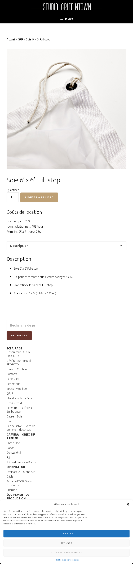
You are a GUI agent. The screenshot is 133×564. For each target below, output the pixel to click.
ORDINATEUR (16, 467)
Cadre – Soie (14, 416)
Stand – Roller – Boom (20, 398)
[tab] (66, 245)
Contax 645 (14, 452)
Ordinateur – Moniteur (21, 472)
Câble (10, 476)
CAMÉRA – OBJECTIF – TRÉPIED (22, 436)
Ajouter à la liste (39, 197)
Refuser (66, 543)
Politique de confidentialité (67, 559)
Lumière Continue (17, 369)
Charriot (12, 490)
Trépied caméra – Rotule (22, 462)
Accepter (66, 533)
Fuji (8, 457)
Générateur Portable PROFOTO (19, 362)
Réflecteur (13, 384)
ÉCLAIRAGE (14, 348)
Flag (9, 421)
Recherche (19, 335)
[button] (128, 504)
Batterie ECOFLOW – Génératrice (19, 483)
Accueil (11, 39)
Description (19, 246)
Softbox (12, 374)
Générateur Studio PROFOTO (18, 354)
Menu (69, 19)
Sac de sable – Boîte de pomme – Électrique (21, 428)
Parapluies (13, 379)
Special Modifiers (17, 388)
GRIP (20, 39)
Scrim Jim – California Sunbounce (19, 409)
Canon (11, 448)
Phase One (13, 443)
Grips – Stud (14, 403)
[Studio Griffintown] (66, 9)
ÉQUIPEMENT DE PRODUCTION (18, 496)
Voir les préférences (66, 552)
